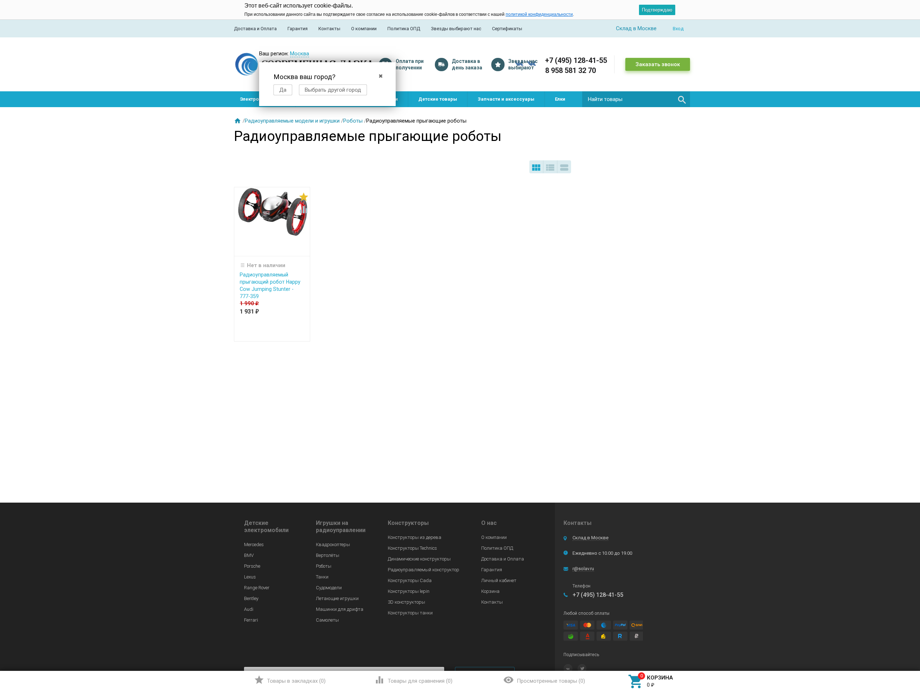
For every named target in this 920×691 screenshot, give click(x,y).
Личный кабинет (498, 580)
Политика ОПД (403, 28)
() (290, 679)
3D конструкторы (406, 602)
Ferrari (251, 620)
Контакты (329, 28)
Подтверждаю (657, 10)
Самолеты (327, 620)
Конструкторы (408, 523)
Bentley (251, 598)
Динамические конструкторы (419, 559)
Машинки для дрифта (339, 609)
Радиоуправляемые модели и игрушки (292, 121)
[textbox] (636, 99)
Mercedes (254, 544)
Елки (560, 99)
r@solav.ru (583, 568)
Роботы (353, 121)
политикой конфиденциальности (539, 14)
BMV (249, 555)
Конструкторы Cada (410, 580)
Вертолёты (327, 555)
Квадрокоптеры (333, 544)
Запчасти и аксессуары (506, 99)
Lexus (250, 577)
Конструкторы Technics (412, 548)
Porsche (252, 566)
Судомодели (329, 587)
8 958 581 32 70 (570, 70)
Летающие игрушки (337, 598)
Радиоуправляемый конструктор (423, 569)
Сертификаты (507, 28)
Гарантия (298, 28)
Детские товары (437, 99)
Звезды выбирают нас (456, 28)
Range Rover (257, 587)
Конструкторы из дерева (414, 537)
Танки (322, 577)
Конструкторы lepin (408, 591)
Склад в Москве (590, 537)
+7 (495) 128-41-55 (576, 60)
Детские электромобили (266, 527)
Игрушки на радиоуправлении (340, 527)
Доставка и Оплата (255, 28)
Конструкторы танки (410, 613)
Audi (248, 609)
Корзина (490, 591)
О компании (364, 28)
